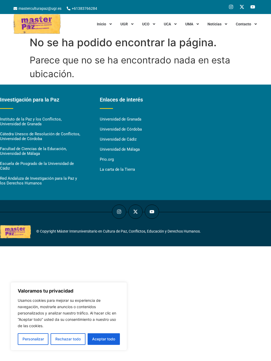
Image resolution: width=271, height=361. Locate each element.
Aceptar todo (103, 339)
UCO (146, 24)
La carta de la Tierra (117, 169)
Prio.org (107, 159)
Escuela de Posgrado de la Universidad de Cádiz (37, 166)
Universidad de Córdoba (121, 129)
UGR (124, 24)
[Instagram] (231, 7)
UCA (167, 24)
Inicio (101, 24)
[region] (69, 316)
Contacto (243, 24)
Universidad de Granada (120, 119)
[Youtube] (253, 7)
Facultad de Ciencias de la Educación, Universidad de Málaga (33, 151)
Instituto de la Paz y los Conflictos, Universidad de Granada (31, 121)
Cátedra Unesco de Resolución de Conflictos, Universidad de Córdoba (40, 136)
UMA (189, 24)
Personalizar (33, 339)
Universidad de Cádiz (118, 139)
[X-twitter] (242, 7)
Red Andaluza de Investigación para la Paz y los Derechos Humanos (38, 181)
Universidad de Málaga (120, 149)
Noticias (214, 24)
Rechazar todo (68, 339)
